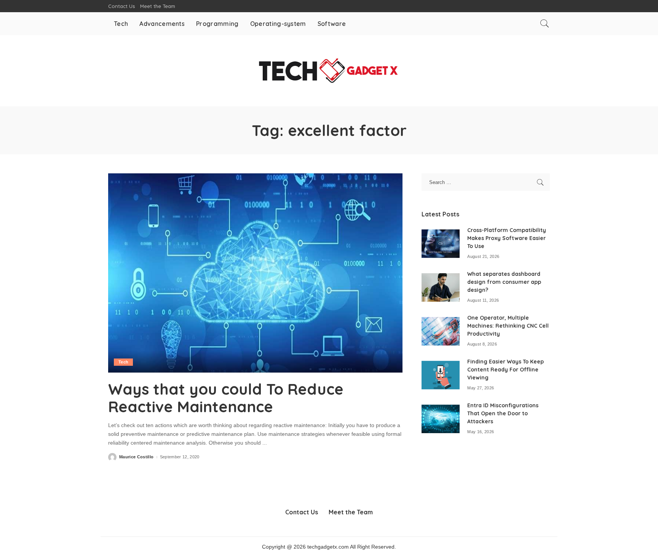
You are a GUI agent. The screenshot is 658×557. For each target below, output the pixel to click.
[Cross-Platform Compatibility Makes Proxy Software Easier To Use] (441, 243)
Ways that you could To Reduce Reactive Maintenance (225, 397)
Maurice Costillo (136, 457)
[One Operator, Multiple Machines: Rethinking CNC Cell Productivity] (441, 331)
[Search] (544, 23)
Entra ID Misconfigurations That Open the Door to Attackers (502, 413)
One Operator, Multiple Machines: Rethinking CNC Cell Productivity (508, 325)
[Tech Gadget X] (329, 70)
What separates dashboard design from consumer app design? (504, 281)
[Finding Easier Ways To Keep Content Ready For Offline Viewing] (441, 375)
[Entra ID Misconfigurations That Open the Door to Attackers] (441, 419)
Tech (123, 362)
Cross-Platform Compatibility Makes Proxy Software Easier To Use (506, 238)
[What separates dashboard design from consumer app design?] (441, 287)
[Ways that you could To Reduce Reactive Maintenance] (255, 272)
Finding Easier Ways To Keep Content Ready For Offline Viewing (505, 369)
